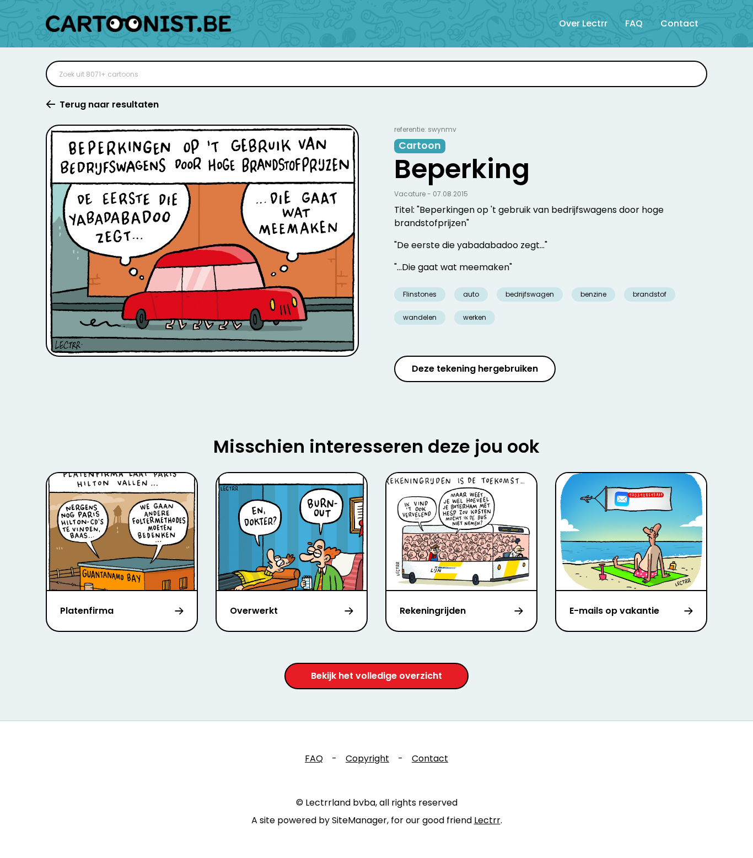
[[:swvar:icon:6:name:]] (691, 74)
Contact (679, 23)
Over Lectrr (583, 23)
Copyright (367, 758)
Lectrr (487, 820)
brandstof (649, 294)
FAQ (634, 23)
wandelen (420, 317)
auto (471, 294)
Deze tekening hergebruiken (475, 368)
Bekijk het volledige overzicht (376, 675)
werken (474, 317)
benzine (593, 294)
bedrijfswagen (529, 294)
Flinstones (420, 294)
